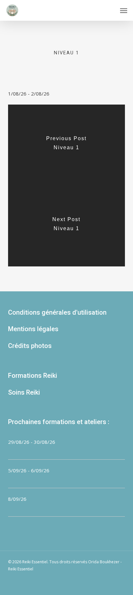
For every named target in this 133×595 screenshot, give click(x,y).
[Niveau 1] (66, 145)
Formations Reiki (32, 375)
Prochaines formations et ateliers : (58, 422)
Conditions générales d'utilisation (57, 312)
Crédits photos (30, 346)
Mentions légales (33, 329)
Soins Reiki (24, 392)
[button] (123, 10)
